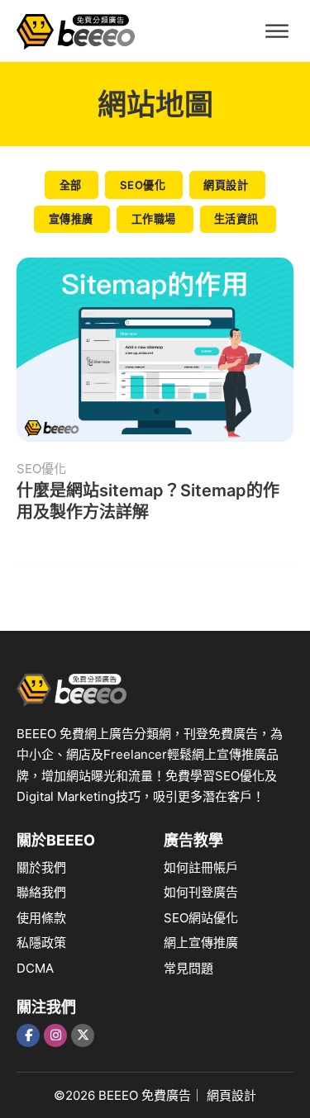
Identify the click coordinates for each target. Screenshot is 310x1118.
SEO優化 (143, 185)
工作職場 (153, 218)
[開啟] (277, 31)
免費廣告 (166, 1095)
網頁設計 (225, 185)
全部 (71, 185)
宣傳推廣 (71, 218)
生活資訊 (236, 218)
